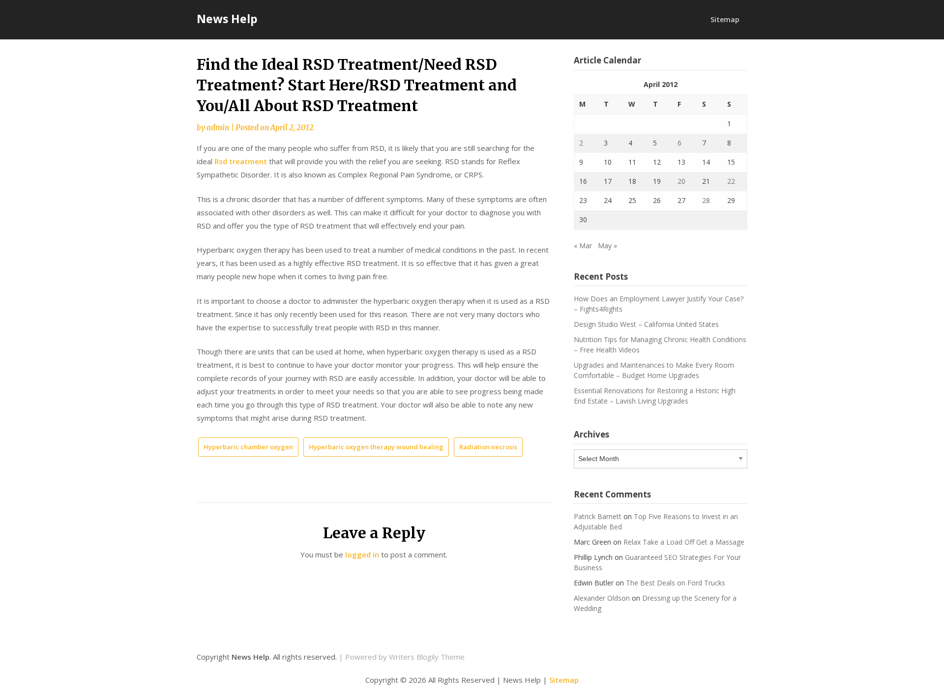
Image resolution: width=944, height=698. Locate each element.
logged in (362, 554)
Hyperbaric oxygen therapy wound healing (376, 446)
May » (607, 245)
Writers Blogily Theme (427, 657)
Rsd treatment (240, 161)
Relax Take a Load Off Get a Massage (683, 542)
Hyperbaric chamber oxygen (248, 446)
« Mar (583, 245)
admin (217, 127)
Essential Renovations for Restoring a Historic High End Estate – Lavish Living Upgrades (655, 396)
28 (706, 200)
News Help (227, 19)
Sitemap (724, 19)
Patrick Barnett (597, 516)
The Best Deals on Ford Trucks (675, 582)
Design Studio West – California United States (646, 324)
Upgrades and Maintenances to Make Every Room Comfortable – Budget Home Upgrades (654, 370)
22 (731, 181)
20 (681, 181)
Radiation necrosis (488, 446)
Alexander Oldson (602, 598)
